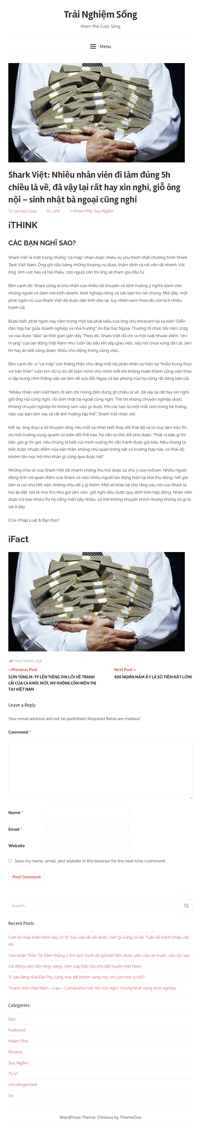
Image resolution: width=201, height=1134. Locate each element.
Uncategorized (22, 1084)
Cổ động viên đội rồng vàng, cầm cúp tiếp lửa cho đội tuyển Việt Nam (74, 966)
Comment (19, 732)
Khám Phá (83, 211)
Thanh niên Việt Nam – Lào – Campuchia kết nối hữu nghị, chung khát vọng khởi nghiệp (92, 988)
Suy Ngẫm (103, 211)
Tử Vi (13, 1073)
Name (15, 812)
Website (16, 845)
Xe (10, 1095)
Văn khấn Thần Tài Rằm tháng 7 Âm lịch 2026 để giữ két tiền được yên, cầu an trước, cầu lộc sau (99, 955)
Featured (17, 1030)
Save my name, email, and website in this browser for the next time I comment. (90, 860)
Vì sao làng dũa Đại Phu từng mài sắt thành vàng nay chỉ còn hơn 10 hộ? (76, 977)
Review (15, 1051)
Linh (56, 211)
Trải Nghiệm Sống (100, 15)
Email (15, 829)
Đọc (12, 1019)
